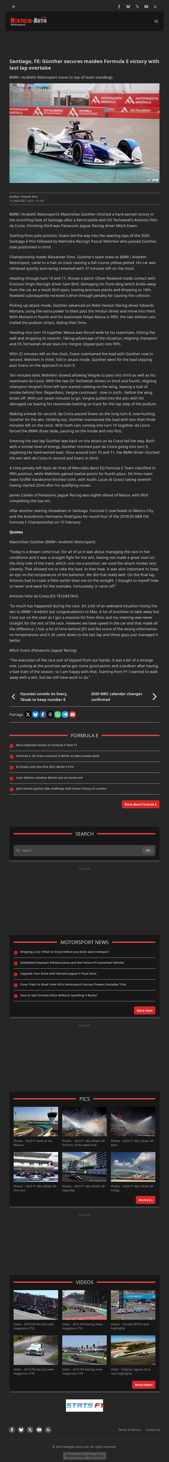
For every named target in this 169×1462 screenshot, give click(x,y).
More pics (146, 1200)
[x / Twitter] (137, 6)
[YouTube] (146, 6)
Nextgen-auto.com (76, 1447)
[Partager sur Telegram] (65, 714)
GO (148, 850)
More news (145, 1010)
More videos (144, 1385)
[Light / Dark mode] (13, 6)
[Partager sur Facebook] (43, 714)
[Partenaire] (84, 1405)
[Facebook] (119, 6)
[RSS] (155, 6)
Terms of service (129, 1430)
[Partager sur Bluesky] (35, 714)
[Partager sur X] (28, 714)
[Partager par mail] (72, 714)
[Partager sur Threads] (50, 714)
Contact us (153, 1430)
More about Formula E (141, 804)
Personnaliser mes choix (85, 1456)
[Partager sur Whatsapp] (57, 714)
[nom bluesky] (128, 6)
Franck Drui (29, 197)
